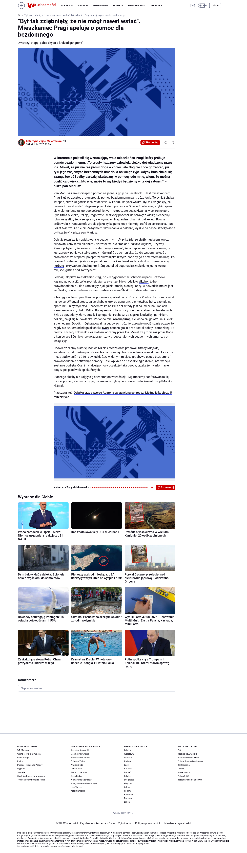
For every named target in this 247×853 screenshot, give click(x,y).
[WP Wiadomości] (44, 5)
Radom (127, 791)
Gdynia (127, 787)
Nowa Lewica (184, 772)
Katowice (128, 794)
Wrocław (128, 757)
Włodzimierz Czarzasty (81, 780)
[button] (202, 6)
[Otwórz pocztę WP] (192, 5)
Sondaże (21, 772)
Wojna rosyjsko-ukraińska (29, 754)
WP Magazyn (23, 750)
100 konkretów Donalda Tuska (31, 780)
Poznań (127, 772)
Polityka (156, 5)
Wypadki (21, 769)
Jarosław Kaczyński (80, 750)
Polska (65, 5)
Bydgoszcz (129, 780)
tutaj (80, 846)
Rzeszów (128, 798)
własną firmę (122, 319)
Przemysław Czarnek (80, 757)
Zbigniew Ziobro (78, 761)
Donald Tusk (76, 769)
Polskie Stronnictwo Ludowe (190, 761)
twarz (105, 328)
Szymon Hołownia (79, 772)
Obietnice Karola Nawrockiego (31, 776)
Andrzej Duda (77, 765)
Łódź (126, 765)
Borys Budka (76, 776)
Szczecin (128, 769)
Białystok (128, 783)
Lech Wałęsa (76, 787)
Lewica (181, 769)
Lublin (127, 802)
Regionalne (135, 5)
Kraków (127, 761)
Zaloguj (215, 5)
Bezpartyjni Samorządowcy (190, 780)
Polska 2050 (183, 776)
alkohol (144, 281)
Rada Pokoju (23, 757)
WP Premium (100, 5)
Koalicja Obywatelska (187, 754)
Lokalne (127, 750)
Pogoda (118, 5)
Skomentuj (151, 142)
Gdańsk (127, 776)
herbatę (59, 265)
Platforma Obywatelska (188, 757)
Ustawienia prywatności (176, 823)
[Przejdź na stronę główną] (21, 8)
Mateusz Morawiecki (80, 754)
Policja (20, 761)
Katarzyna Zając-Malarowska (44, 141)
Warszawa (129, 754)
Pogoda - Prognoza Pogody (30, 765)
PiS (179, 750)
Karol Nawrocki (78, 791)
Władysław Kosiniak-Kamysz (84, 783)
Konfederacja (184, 765)
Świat (81, 5)
